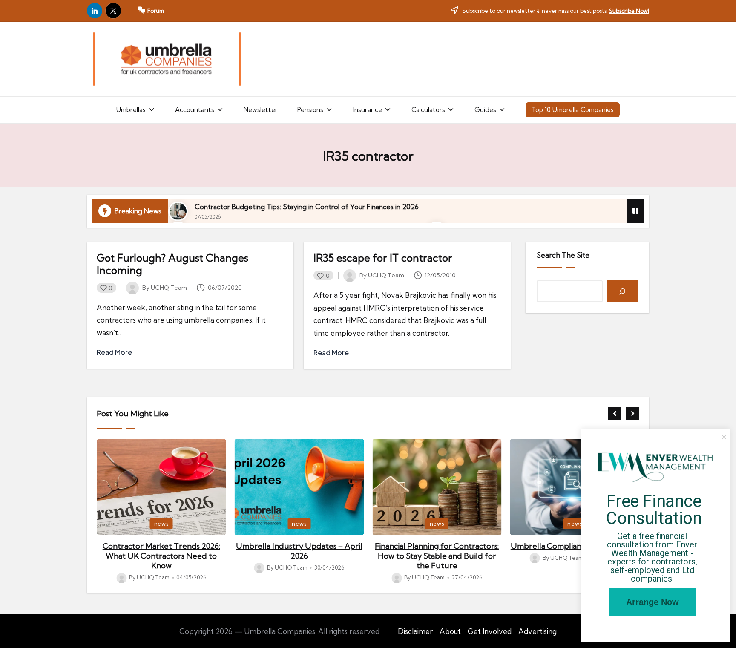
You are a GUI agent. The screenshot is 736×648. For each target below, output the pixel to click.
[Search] (622, 291)
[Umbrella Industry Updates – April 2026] (299, 487)
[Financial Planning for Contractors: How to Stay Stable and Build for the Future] (437, 487)
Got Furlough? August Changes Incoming (172, 263)
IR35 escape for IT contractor (382, 257)
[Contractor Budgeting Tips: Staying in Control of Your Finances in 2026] (178, 211)
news (161, 523)
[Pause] (635, 211)
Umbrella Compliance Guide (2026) (575, 546)
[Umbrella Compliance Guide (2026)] (575, 487)
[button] (136, 110)
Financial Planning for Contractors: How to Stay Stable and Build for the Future (437, 556)
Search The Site (563, 255)
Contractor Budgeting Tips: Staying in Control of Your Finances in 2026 (307, 206)
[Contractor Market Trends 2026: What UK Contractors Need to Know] (161, 487)
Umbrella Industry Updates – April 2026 (299, 551)
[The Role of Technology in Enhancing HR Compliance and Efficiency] (167, 59)
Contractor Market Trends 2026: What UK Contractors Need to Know (161, 556)
